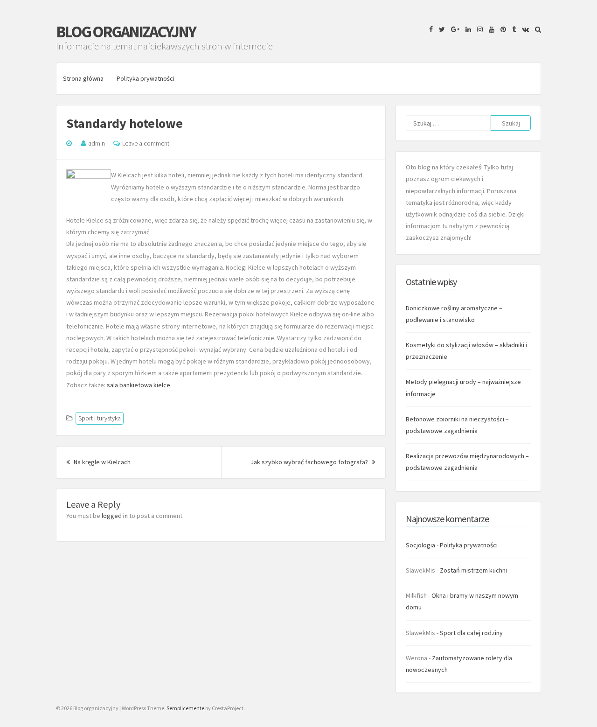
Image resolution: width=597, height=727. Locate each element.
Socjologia (420, 545)
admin (96, 143)
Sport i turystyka (99, 418)
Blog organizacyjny (125, 31)
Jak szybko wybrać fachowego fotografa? (312, 462)
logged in (115, 515)
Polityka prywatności (145, 78)
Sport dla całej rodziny (471, 633)
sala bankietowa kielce (138, 385)
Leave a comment (145, 143)
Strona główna (83, 78)
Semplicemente (185, 708)
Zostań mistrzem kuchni (473, 570)
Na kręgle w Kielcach (101, 462)
